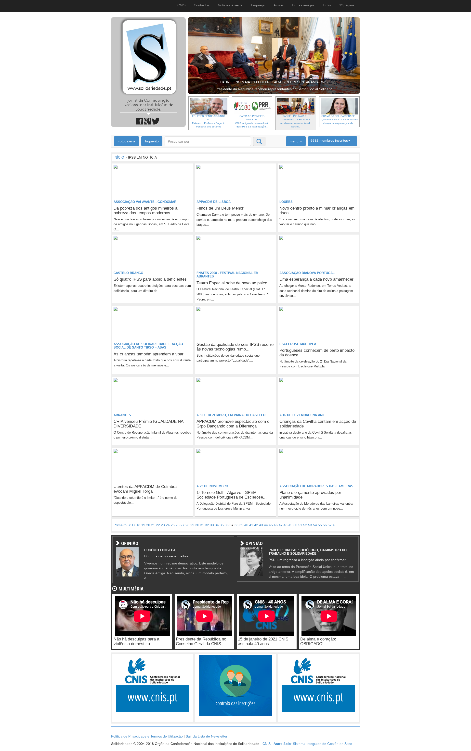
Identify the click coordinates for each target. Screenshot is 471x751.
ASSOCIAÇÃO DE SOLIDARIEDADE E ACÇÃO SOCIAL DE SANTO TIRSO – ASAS (148, 345)
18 (138, 525)
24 (168, 525)
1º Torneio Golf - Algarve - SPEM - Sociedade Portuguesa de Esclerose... (231, 495)
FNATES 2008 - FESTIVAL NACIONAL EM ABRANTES (227, 274)
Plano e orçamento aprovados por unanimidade (310, 495)
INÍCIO (119, 157)
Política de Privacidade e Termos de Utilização (147, 736)
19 (143, 525)
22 (158, 525)
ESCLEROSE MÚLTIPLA (297, 344)
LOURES (286, 202)
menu (295, 141)
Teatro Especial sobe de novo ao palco (231, 283)
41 (251, 525)
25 (173, 525)
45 (271, 525)
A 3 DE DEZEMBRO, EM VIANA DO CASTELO (230, 415)
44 (266, 525)
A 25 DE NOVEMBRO (212, 486)
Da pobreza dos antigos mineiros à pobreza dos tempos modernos (145, 210)
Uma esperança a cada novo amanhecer (316, 279)
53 (310, 525)
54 (315, 525)
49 (290, 525)
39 (241, 525)
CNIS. (181, 5)
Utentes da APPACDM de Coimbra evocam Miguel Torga (145, 489)
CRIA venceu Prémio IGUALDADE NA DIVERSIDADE (148, 423)
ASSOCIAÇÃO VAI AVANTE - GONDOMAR (145, 202)
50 (295, 525)
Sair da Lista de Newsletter (206, 736)
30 (197, 525)
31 (202, 525)
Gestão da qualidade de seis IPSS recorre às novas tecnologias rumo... (235, 346)
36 (227, 525)
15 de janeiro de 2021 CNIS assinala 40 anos (263, 641)
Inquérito (152, 141)
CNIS (266, 744)
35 (222, 525)
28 (187, 525)
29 (192, 525)
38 (236, 525)
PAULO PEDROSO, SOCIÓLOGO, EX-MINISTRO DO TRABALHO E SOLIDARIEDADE (308, 551)
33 (212, 525)
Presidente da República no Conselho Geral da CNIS (201, 641)
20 (148, 525)
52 (305, 525)
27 (182, 525)
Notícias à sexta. (231, 5)
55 (320, 525)
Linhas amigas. (303, 5)
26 (178, 525)
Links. (327, 5)
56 (325, 525)
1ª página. (347, 5)
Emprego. (258, 5)
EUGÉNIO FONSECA (159, 550)
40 (246, 525)
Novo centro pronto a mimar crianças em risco (316, 210)
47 (281, 525)
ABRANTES (122, 415)
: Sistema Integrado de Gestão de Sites (313, 744)
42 (256, 525)
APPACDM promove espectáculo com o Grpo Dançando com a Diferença (232, 423)
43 (261, 525)
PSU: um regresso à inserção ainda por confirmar (307, 560)
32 (207, 525)
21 (153, 525)
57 (330, 525)
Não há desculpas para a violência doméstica (136, 641)
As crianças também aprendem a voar (148, 354)
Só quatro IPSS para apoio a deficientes (150, 279)
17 (133, 525)
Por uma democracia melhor (166, 556)
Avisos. (279, 5)
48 (286, 525)
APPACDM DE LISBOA (213, 202)
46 (276, 525)
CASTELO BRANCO (128, 273)
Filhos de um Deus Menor (220, 208)
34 (217, 525)
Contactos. (202, 5)
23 (163, 525)
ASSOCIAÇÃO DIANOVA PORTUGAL (307, 273)
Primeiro (120, 525)
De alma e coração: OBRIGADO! (318, 641)
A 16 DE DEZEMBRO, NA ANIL (302, 415)
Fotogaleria (126, 141)
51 (300, 525)
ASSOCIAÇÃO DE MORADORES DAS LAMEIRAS (316, 486)
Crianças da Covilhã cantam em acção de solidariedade (317, 423)
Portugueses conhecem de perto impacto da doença (316, 352)
